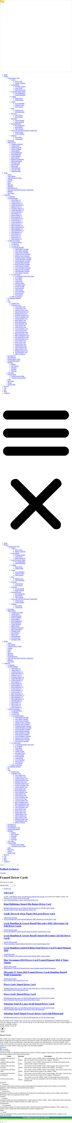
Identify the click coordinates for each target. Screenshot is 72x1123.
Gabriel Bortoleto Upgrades (23, 259)
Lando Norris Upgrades (22, 266)
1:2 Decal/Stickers (16, 242)
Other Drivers (12, 142)
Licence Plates (12, 374)
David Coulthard (16, 149)
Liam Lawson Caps (21, 330)
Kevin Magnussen (16, 152)
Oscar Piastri (18, 117)
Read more (11, 954)
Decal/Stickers (12, 357)
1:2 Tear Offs (15, 246)
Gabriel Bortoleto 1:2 (17, 210)
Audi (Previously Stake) (18, 91)
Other (9, 379)
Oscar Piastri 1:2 (16, 234)
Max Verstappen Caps (21, 334)
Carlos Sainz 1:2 (16, 201)
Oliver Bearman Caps (21, 339)
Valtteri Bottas (19, 100)
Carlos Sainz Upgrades (22, 252)
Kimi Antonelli (19, 122)
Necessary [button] (3, 1047)
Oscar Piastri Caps (20, 340)
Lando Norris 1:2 (16, 220)
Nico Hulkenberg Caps (22, 337)
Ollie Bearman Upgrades (22, 271)
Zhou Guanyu (19, 107)
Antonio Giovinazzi (17, 144)
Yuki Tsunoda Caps (21, 347)
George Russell (19, 120)
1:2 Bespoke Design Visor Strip (24, 276)
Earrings (13, 369)
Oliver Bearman (19, 112)
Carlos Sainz (18, 139)
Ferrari (13, 102)
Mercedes (14, 118)
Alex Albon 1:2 (15, 200)
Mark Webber (15, 157)
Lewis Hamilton (20, 103)
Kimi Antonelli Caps (21, 323)
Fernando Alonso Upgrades (23, 257)
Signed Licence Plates (17, 376)
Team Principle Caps (21, 352)
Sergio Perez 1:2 (16, 237)
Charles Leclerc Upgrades (22, 254)
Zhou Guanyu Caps (21, 349)
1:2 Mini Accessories (14, 240)
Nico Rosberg (15, 164)
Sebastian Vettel (16, 171)
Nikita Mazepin (15, 168)
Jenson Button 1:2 (16, 215)
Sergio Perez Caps (20, 344)
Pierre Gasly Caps (20, 342)
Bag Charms (15, 366)
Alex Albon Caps (20, 306)
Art (8, 300)
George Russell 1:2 (17, 212)
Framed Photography (14, 361)
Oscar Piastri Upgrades (22, 273)
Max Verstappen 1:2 (17, 225)
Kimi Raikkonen (16, 154)
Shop (5, 391)
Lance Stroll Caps (20, 325)
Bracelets (14, 367)
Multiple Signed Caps (21, 351)
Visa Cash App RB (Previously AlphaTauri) (24, 130)
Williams (13, 135)
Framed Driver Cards (14, 359)
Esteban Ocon (19, 110)
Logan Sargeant (16, 156)
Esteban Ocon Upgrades (22, 256)
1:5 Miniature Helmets (14, 298)
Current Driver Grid (13, 78)
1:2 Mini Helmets (13, 198)
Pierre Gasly (18, 81)
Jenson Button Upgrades (22, 262)
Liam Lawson (19, 132)
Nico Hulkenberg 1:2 (17, 230)
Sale (5, 389)
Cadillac (13, 96)
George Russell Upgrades (22, 261)
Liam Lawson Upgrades (22, 269)
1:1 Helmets (11, 196)
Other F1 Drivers (20, 354)
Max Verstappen (20, 125)
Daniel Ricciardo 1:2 (17, 205)
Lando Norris (19, 115)
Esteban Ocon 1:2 (16, 207)
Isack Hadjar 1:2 (16, 213)
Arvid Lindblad (19, 134)
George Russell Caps (21, 318)
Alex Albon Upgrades (21, 251)
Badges (13, 364)
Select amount (40, 896)
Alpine (13, 80)
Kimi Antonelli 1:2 (16, 217)
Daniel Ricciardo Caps (21, 312)
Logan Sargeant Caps (21, 332)
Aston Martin (15, 85)
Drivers (6, 76)
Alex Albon (18, 137)
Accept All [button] (13, 1026)
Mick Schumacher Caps (22, 335)
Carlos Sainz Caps (20, 308)
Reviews (6, 386)
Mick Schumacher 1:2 (17, 227)
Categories (7, 195)
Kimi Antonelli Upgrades (22, 264)
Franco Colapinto (20, 83)
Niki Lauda (14, 166)
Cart (5, 388)
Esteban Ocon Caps (21, 313)
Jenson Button (15, 151)
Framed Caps (15, 303)
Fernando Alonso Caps (22, 315)
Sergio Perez (18, 98)
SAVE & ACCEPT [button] (6, 1115)
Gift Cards (11, 373)
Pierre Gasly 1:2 (16, 235)
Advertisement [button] (4, 1103)
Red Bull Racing (16, 124)
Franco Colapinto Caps (22, 317)
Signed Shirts (11, 384)
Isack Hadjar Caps (20, 320)
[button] (36, 468)
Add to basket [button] (50, 908)
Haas (12, 108)
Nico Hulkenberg (20, 93)
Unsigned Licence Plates (18, 378)
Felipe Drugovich (20, 90)
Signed (10, 383)
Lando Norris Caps (20, 327)
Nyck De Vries (15, 169)
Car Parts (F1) (12, 356)
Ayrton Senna (15, 146)
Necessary (5, 1049)
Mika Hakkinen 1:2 (17, 229)
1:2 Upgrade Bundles (17, 247)
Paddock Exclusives (9, 869)
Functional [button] (3, 1082)
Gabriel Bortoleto (20, 95)
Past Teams (11, 141)
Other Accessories (16, 296)
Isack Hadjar (18, 127)
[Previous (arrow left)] (1, 1122)
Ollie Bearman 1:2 (16, 232)
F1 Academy (19, 278)
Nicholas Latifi (15, 163)
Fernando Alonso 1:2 (17, 208)
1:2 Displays (15, 244)
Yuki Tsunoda (19, 129)
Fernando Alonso (20, 86)
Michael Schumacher (17, 159)
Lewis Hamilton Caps (21, 329)
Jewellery (10, 362)
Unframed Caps (16, 305)
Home (5, 74)
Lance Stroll (18, 88)
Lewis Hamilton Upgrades (23, 268)
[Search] (18, 865)
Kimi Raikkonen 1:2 (17, 218)
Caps (9, 301)
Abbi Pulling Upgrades (22, 249)
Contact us (7, 393)
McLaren (14, 113)
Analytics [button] (3, 1096)
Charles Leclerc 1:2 (17, 203)
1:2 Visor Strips (15, 274)
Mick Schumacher (16, 161)
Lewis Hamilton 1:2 (17, 222)
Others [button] (2, 1110)
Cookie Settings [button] (4, 1026)
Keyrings (14, 371)
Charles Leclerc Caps (21, 310)
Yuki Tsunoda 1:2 (16, 239)
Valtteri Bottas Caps (21, 345)
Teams (6, 173)
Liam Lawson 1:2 (16, 224)
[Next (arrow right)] (2, 1122)
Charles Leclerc (19, 105)
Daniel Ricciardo (16, 147)
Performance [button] (4, 1089)
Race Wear (11, 381)
